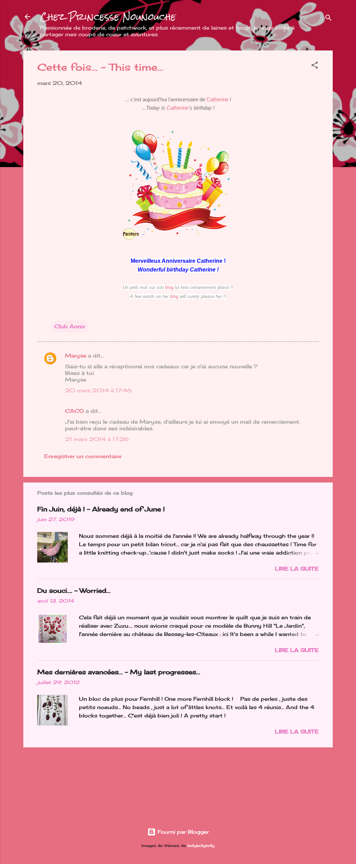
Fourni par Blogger (182, 831)
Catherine (217, 99)
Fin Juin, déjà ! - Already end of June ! (101, 509)
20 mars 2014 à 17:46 (98, 390)
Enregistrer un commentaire (82, 456)
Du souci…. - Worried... (74, 590)
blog (169, 287)
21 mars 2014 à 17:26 (97, 439)
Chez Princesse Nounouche (108, 16)
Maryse (75, 355)
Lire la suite (297, 568)
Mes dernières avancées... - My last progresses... (118, 672)
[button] (314, 66)
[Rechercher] (328, 19)
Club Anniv (69, 326)
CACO (74, 411)
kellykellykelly (201, 845)
